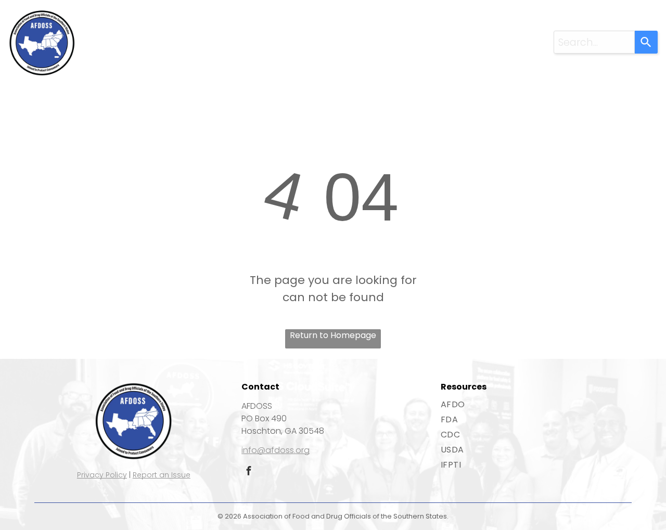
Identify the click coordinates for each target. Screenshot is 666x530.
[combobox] (594, 42)
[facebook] (248, 472)
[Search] (646, 42)
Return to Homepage (333, 335)
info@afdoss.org (275, 450)
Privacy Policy (102, 475)
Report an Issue (161, 475)
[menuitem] (158, 33)
